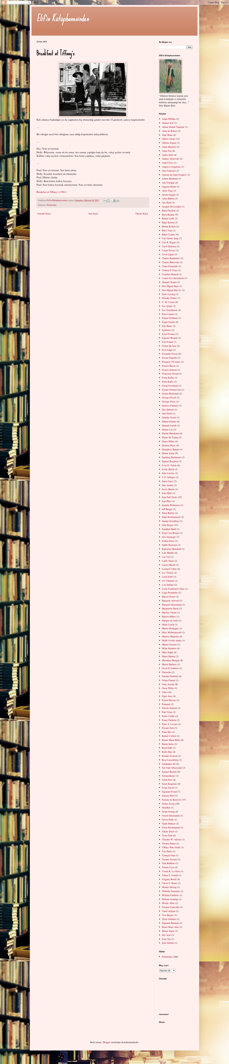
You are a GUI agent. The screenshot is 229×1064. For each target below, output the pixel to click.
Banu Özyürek (169, 210)
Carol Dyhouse (169, 246)
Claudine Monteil (170, 274)
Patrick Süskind (169, 708)
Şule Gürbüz (168, 942)
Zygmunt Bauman (170, 922)
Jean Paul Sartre (169, 497)
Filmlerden (51, 205)
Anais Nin (166, 150)
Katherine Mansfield (171, 548)
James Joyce (167, 481)
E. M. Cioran (168, 302)
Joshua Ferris (168, 540)
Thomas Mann (169, 843)
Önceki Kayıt (141, 213)
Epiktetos (166, 330)
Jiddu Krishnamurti (171, 517)
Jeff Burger (167, 509)
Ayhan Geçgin (168, 194)
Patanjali (166, 704)
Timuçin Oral (168, 855)
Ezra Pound (167, 341)
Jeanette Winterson (171, 505)
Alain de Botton (169, 130)
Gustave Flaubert (170, 405)
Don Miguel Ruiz (170, 286)
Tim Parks (167, 851)
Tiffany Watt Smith (171, 847)
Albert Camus (168, 138)
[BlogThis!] (108, 200)
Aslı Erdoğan (168, 182)
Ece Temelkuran (169, 310)
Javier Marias (168, 489)
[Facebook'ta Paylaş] (114, 200)
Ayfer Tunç (167, 190)
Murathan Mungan (170, 660)
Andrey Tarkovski (170, 158)
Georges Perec (169, 401)
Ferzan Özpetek (169, 357)
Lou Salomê (168, 584)
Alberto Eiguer (169, 142)
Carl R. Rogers (169, 242)
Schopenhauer (168, 775)
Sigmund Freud (169, 791)
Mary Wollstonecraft (171, 632)
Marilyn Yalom (169, 612)
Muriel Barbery (169, 664)
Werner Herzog (169, 887)
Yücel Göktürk (169, 919)
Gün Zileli (167, 413)
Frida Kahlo (167, 381)
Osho (164, 692)
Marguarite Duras (170, 608)
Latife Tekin (168, 560)
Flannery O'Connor (171, 361)
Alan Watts (167, 134)
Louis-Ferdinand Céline (173, 588)
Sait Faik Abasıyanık (172, 767)
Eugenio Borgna (169, 337)
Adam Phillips (169, 118)
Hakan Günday (169, 421)
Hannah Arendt (169, 425)
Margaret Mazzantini (172, 604)
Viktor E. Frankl (170, 875)
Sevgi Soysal (168, 787)
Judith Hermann (169, 544)
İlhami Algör (168, 931)
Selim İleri (167, 779)
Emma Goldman (170, 317)
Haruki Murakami (170, 433)
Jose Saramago (169, 536)
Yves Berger (168, 915)
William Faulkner (170, 895)
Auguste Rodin (169, 186)
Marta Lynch (168, 624)
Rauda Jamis (168, 744)
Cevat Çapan (168, 254)
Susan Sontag (168, 811)
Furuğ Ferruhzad (170, 385)
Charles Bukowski (170, 262)
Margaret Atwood (170, 600)
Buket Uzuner (168, 234)
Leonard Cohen (169, 568)
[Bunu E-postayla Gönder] (105, 200)
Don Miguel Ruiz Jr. (171, 290)
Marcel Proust (168, 596)
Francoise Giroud (170, 373)
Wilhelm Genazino (171, 891)
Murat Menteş (168, 656)
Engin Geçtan (168, 321)
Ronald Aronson (169, 755)
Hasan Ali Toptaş (170, 437)
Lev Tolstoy (167, 572)
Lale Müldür (168, 552)
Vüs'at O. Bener (169, 883)
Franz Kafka (168, 377)
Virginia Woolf (169, 879)
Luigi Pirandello (170, 592)
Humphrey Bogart (170, 449)
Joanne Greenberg (170, 521)
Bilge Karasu (168, 222)
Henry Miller (168, 441)
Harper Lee (167, 429)
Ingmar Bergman (170, 461)
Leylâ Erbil (167, 576)
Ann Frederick (169, 170)
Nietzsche (166, 672)
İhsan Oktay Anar (170, 927)
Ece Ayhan (167, 306)
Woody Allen (168, 903)
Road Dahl (167, 747)
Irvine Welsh (168, 469)
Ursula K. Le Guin (171, 871)
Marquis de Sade (170, 620)
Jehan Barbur (168, 513)
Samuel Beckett (169, 771)
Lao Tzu (166, 556)
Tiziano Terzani (169, 859)
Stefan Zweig (168, 803)
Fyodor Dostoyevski (171, 389)
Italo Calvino (168, 473)
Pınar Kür (166, 731)
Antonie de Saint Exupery (174, 174)
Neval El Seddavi (170, 668)
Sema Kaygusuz (169, 783)
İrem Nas (166, 939)
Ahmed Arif (168, 122)
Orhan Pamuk (168, 680)
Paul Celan (167, 712)
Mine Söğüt (167, 652)
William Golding (170, 899)
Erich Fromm (168, 334)
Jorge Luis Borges (170, 532)
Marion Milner (169, 616)
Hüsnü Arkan (168, 453)
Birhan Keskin (169, 226)
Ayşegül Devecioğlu (171, 206)
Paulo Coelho (168, 716)
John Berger (167, 525)
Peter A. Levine (169, 724)
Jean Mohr (167, 493)
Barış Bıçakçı (168, 214)
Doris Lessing (168, 294)
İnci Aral (166, 935)
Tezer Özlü (167, 835)
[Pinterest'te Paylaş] (118, 200)
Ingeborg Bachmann (171, 457)
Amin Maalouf (169, 146)
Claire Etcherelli (170, 266)
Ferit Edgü (167, 349)
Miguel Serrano (169, 644)
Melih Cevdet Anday (172, 640)
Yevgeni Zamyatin (170, 907)
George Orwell (169, 397)
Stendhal (166, 807)
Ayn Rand (166, 202)
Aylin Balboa (168, 198)
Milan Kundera (169, 648)
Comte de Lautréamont (173, 278)
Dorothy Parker (169, 298)
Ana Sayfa (93, 213)
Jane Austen (167, 485)
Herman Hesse (169, 445)
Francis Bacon (168, 365)
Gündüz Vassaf (169, 417)
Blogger (106, 1042)
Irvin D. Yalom (169, 465)
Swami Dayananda (171, 815)
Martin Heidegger (170, 628)
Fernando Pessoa (170, 353)
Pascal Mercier (169, 700)
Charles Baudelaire (171, 258)
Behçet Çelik (168, 218)
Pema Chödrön (169, 720)
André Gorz (167, 162)
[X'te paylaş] (111, 200)
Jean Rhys (166, 501)
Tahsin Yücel (168, 831)
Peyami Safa (168, 727)
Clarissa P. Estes (169, 270)
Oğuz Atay (167, 696)
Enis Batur (167, 326)
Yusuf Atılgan (168, 911)
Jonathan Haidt (169, 529)
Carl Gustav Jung (170, 238)
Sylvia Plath (168, 819)
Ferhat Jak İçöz (169, 345)
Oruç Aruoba (168, 684)
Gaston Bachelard (170, 393)
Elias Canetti (168, 314)
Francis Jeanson (169, 369)
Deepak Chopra (169, 282)
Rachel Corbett (169, 735)
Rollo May (167, 751)
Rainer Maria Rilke (171, 740)
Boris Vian (167, 230)
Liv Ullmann (168, 580)
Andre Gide (167, 154)
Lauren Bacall (168, 564)
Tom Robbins (168, 863)
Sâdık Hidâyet (168, 823)
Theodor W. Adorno (171, 839)
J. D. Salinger (168, 477)
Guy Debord (168, 409)
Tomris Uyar (168, 867)
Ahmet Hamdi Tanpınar (173, 126)
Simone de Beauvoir (171, 799)
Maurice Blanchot (170, 636)
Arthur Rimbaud (170, 178)
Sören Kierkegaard (171, 827)
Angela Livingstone (171, 166)
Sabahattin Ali (169, 763)
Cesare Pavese (168, 250)
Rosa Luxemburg (170, 759)
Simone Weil (168, 795)
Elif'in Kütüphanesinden (63, 18)
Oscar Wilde (168, 688)
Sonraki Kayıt (44, 213)
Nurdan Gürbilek (170, 676)
